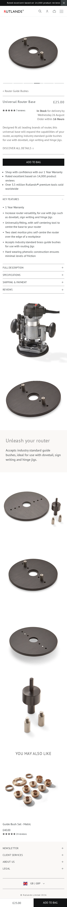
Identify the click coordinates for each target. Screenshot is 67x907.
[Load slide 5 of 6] (49, 83)
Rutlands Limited (31, 895)
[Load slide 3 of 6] (28, 83)
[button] (40, 11)
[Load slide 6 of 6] (59, 83)
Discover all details (17, 148)
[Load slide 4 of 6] (39, 83)
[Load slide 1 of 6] (8, 83)
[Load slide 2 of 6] (18, 83)
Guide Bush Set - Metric (17, 824)
